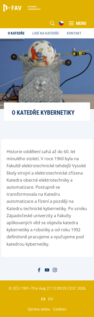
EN (50, 298)
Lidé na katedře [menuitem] (45, 33)
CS (43, 298)
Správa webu (39, 309)
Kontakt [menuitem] (74, 33)
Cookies (59, 309)
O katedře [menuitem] (16, 33)
